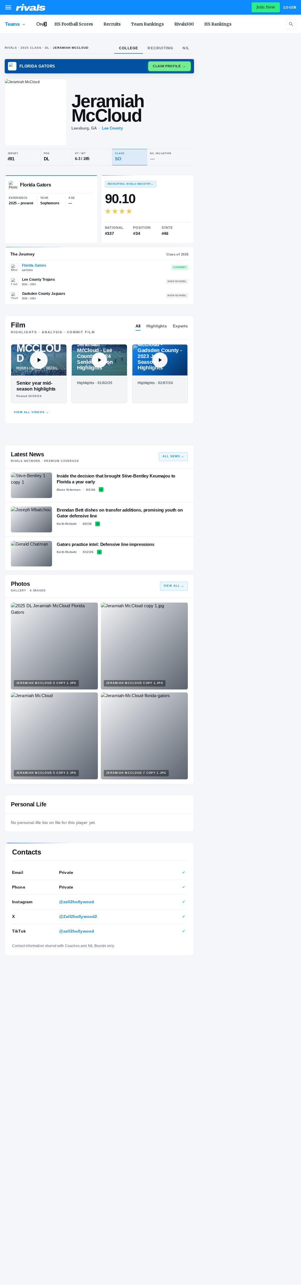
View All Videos (31, 412)
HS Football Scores (73, 24)
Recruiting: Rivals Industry (130, 184)
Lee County (112, 128)
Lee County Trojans (38, 279)
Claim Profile (169, 66)
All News (173, 456)
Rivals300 (184, 24)
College (128, 48)
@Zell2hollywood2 (78, 916)
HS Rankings (217, 24)
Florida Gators (34, 265)
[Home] (31, 7)
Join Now (265, 7)
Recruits (112, 24)
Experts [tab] (180, 326)
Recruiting (160, 48)
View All (174, 585)
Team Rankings (147, 24)
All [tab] (138, 326)
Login (289, 7)
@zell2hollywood (76, 901)
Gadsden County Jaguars (44, 294)
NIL (186, 48)
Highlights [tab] (156, 326)
